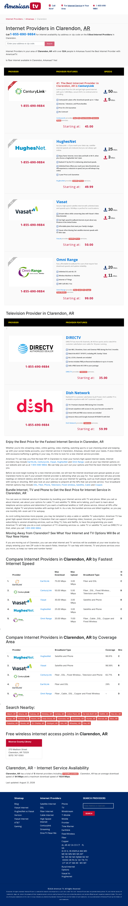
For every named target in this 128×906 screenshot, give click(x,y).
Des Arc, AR (116, 714)
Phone (47, 485)
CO (75, 845)
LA (78, 851)
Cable (87, 485)
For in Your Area (75, 7)
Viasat (61, 201)
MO (74, 854)
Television (56, 485)
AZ (69, 845)
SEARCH (89, 813)
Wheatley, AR (75, 723)
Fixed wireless (68, 485)
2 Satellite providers (70, 774)
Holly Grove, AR (48, 719)
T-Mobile (66, 815)
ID (65, 851)
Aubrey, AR (34, 714)
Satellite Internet (48, 804)
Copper (98, 485)
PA (73, 860)
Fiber (40, 485)
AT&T (17, 822)
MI (66, 854)
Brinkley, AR (47, 714)
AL (63, 845)
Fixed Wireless (68, 833)
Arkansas (30, 19)
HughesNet (66, 141)
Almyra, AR (22, 714)
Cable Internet (47, 815)
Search (49, 44)
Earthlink (66, 830)
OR (70, 860)
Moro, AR (113, 719)
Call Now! (52, 7)
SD (79, 860)
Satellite (80, 485)
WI (77, 863)
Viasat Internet (21, 807)
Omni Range (67, 259)
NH (73, 857)
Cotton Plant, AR (73, 714)
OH (63, 860)
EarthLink (32, 462)
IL (68, 851)
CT (78, 845)
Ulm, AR (63, 723)
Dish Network (78, 392)
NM (80, 857)
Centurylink (45, 825)
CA (72, 845)
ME (63, 854)
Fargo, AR (11, 719)
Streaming (45, 829)
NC (63, 857)
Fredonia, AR (23, 719)
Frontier (65, 822)
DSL (35, 485)
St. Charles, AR (38, 723)
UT (63, 863)
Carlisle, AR (59, 714)
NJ (77, 857)
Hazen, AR (35, 719)
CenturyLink (86, 86)
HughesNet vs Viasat (24, 811)
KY (75, 851)
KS (73, 851)
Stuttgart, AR (52, 723)
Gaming (18, 826)
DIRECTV (73, 337)
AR (66, 845)
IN (70, 851)
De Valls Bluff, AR (90, 714)
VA (67, 863)
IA (63, 851)
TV (63, 807)
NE (70, 857)
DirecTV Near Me (48, 833)
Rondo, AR (24, 723)
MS (78, 854)
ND (66, 857)
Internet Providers (14, 19)
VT (70, 863)
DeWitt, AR (104, 714)
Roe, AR (86, 723)
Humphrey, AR (78, 719)
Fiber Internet (46, 811)
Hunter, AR (90, 719)
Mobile (65, 818)
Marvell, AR (102, 719)
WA (73, 863)
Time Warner (68, 826)
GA (63, 848)
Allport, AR (11, 714)
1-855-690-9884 (99, 7)
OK (66, 860)
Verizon (18, 815)
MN (70, 854)
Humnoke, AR (63, 719)
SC (76, 860)
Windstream (67, 811)
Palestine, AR (12, 723)
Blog (16, 804)
